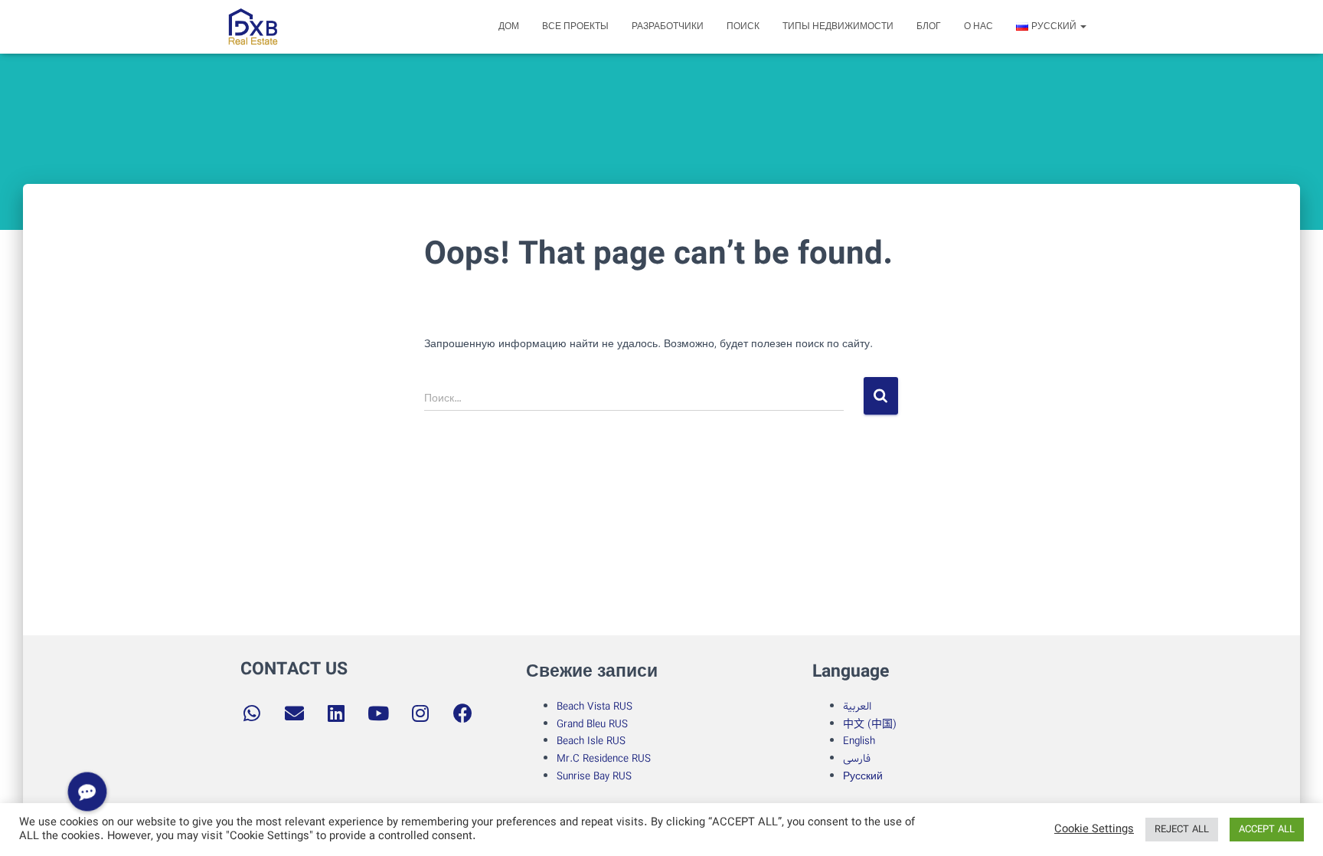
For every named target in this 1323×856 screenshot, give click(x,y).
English (859, 741)
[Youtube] (378, 713)
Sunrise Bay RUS (594, 776)
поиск (743, 26)
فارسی (857, 758)
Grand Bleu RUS (592, 724)
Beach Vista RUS (594, 706)
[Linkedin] (336, 713)
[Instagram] (420, 713)
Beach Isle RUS (591, 741)
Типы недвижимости (837, 26)
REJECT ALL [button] (1182, 830)
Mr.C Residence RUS (604, 758)
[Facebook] (462, 713)
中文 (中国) (870, 724)
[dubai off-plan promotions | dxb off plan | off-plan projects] (252, 27)
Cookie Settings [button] (1094, 830)
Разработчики (668, 26)
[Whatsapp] (252, 713)
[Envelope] (294, 713)
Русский (863, 776)
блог (928, 26)
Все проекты (575, 26)
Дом (508, 26)
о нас (978, 26)
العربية (857, 706)
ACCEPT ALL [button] (1267, 830)
